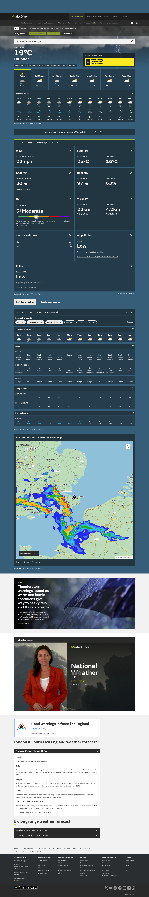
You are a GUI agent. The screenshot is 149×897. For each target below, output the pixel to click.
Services (107, 16)
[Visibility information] (130, 198)
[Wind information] (132, 346)
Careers (124, 16)
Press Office (106, 865)
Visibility (91, 322)
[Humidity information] (130, 172)
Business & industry (86, 865)
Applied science (63, 868)
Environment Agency (38, 729)
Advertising (84, 875)
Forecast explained (126, 293)
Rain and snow (51, 322)
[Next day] (23, 143)
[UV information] (69, 198)
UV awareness (21, 226)
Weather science (63, 863)
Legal (127, 865)
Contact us (105, 873)
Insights (82, 873)
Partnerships (106, 870)
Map (53, 34)
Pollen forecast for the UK (26, 287)
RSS (127, 870)
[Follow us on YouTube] (110, 888)
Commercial (106, 863)
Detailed (37, 34)
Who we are (106, 860)
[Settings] (131, 23)
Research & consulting (87, 870)
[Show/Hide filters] (133, 318)
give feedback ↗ (60, 29)
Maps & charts (64, 23)
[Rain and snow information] (132, 413)
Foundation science (64, 870)
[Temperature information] (132, 388)
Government (84, 860)
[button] (74, 498)
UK (67, 34)
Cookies (128, 863)
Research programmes (93, 16)
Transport (83, 863)
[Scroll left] (127, 93)
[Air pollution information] (130, 235)
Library (60, 873)
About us (116, 16)
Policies (128, 857)
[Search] (131, 41)
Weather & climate (77, 16)
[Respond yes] (95, 132)
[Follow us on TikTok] (120, 888)
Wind (18, 322)
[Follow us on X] (106, 888)
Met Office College (20, 861)
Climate (78, 23)
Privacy (128, 868)
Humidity (69, 322)
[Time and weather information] (132, 329)
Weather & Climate (44, 857)
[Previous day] (17, 143)
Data (82, 868)
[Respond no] (101, 132)
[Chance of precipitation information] (69, 172)
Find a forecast (27, 23)
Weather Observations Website (21, 874)
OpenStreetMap (128, 557)
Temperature (33, 322)
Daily (20, 34)
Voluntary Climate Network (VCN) (19, 879)
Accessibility (130, 860)
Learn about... (112, 23)
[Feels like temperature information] (130, 150)
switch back (72, 29)
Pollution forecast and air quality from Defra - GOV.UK (97, 256)
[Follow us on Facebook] (115, 888)
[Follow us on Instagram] (124, 888)
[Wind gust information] (69, 150)
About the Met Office (109, 857)
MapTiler (119, 557)
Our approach (62, 860)
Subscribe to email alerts (110, 875)
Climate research (63, 865)
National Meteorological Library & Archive (21, 867)
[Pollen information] (130, 266)
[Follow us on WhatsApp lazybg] (133, 888)
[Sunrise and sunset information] (69, 235)
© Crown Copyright (129, 894)
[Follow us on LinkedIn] (129, 888)
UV (81, 322)
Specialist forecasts (94, 23)
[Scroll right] (132, 93)
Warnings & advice (45, 23)
